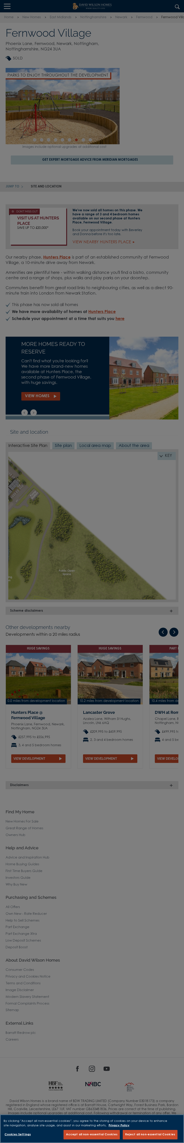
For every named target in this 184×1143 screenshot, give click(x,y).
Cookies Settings (17, 1134)
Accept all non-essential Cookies (91, 1134)
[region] (92, 1128)
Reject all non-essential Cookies (150, 1134)
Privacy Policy (119, 1125)
